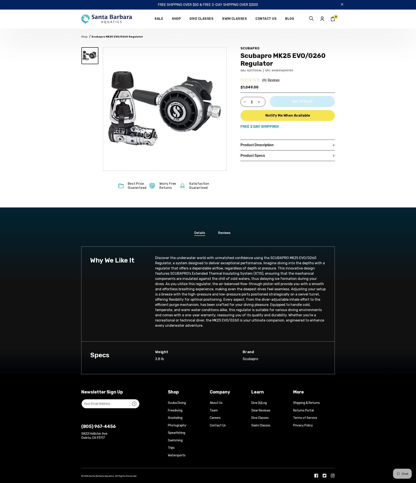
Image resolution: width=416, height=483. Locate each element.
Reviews (274, 80)
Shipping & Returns (306, 403)
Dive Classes (260, 418)
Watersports (176, 455)
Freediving (175, 410)
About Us (216, 403)
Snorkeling (175, 418)
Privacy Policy (303, 425)
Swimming (175, 440)
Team (214, 410)
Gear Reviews (260, 410)
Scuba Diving (177, 403)
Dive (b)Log (259, 403)
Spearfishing (176, 433)
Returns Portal (303, 410)
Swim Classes (260, 425)
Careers (215, 418)
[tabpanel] (164, 109)
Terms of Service (305, 418)
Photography (177, 425)
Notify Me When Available (287, 115)
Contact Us (218, 425)
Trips (171, 448)
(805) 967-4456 (98, 426)
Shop (84, 36)
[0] (333, 19)
